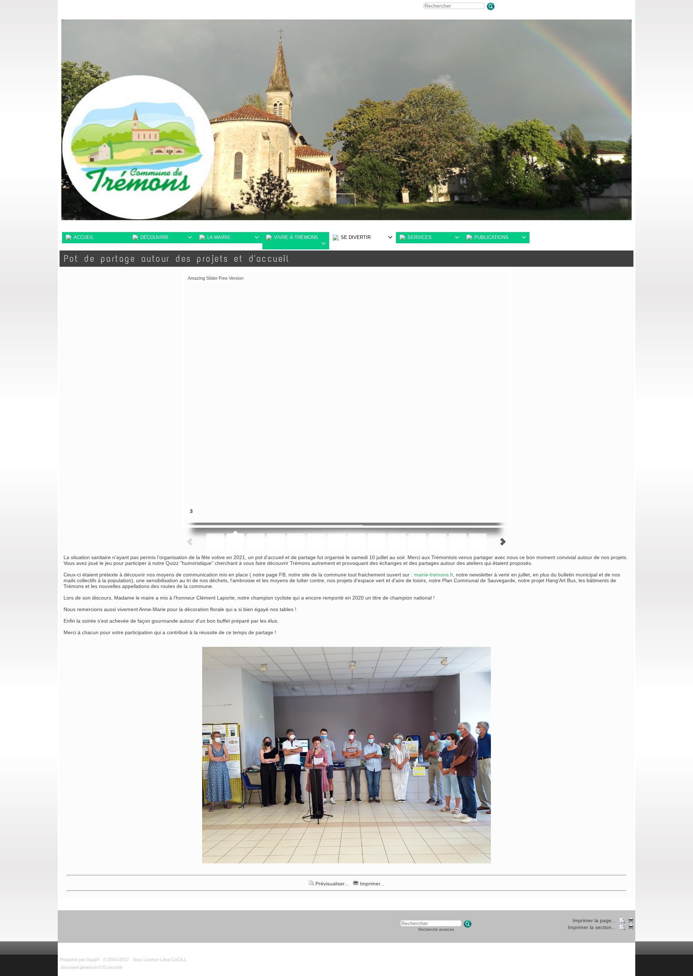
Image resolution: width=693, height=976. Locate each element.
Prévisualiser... (332, 883)
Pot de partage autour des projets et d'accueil (176, 258)
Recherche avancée (436, 929)
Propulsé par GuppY (80, 959)
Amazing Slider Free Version (216, 278)
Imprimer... (371, 883)
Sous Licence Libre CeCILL (160, 959)
